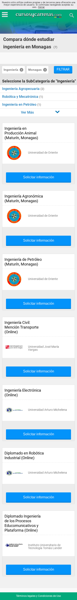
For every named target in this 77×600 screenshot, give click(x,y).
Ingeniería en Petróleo (19, 104)
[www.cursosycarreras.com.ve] (39, 15)
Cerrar (41, 7)
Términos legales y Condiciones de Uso (38, 595)
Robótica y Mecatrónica (20, 97)
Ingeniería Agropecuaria (21, 89)
